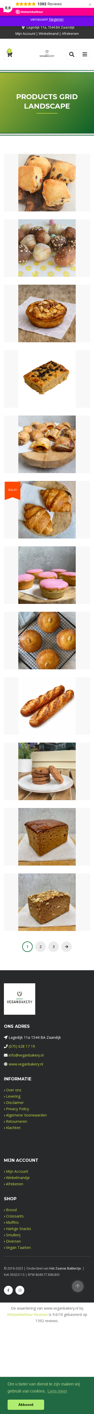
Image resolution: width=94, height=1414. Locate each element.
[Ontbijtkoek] (38, 833)
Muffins (12, 1222)
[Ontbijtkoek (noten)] (38, 898)
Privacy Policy (17, 1108)
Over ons (13, 1089)
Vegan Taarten (18, 1247)
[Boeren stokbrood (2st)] (38, 702)
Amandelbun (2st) (47, 323)
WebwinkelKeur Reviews (27, 1314)
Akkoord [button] (25, 1404)
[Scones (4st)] (38, 178)
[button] (56, 178)
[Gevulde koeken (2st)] (38, 636)
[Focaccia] (38, 375)
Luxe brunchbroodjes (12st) (47, 258)
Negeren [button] (56, 19)
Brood (11, 1209)
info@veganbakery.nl (26, 1055)
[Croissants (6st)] (38, 505)
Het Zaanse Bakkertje (65, 1268)
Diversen (13, 1241)
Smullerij (13, 1234)
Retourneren (16, 1121)
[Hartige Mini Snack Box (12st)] (38, 440)
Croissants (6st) (47, 520)
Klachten (13, 1127)
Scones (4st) (47, 192)
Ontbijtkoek (47, 847)
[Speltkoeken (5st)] (38, 767)
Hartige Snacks (18, 1228)
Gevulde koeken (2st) (47, 650)
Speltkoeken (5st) (47, 781)
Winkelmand (48, 33)
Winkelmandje (18, 1177)
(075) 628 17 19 (22, 1046)
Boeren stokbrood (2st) (47, 716)
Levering (13, 1096)
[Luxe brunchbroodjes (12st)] (38, 244)
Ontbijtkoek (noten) (47, 912)
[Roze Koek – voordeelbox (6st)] (38, 571)
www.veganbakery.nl (26, 1064)
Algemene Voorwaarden (26, 1115)
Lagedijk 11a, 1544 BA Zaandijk (51, 27)
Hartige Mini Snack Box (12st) (47, 454)
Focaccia (47, 389)
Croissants (15, 1216)
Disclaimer (15, 1102)
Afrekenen (70, 33)
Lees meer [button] (57, 1391)
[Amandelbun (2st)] (38, 309)
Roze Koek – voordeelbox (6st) (47, 585)
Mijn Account (25, 33)
